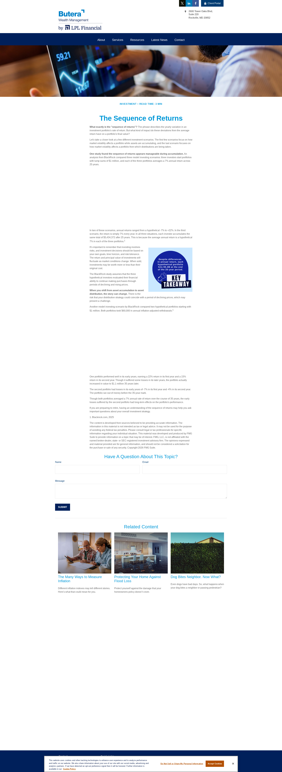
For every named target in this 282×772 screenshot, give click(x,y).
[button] (101, 40)
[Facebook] (195, 3)
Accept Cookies (215, 764)
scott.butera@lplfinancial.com (104, 3)
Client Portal (214, 3)
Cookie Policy (69, 769)
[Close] (233, 763)
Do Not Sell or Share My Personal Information (182, 764)
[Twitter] (182, 3)
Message (60, 481)
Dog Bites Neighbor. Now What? (196, 577)
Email (145, 462)
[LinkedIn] (189, 3)
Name (58, 462)
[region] (141, 764)
